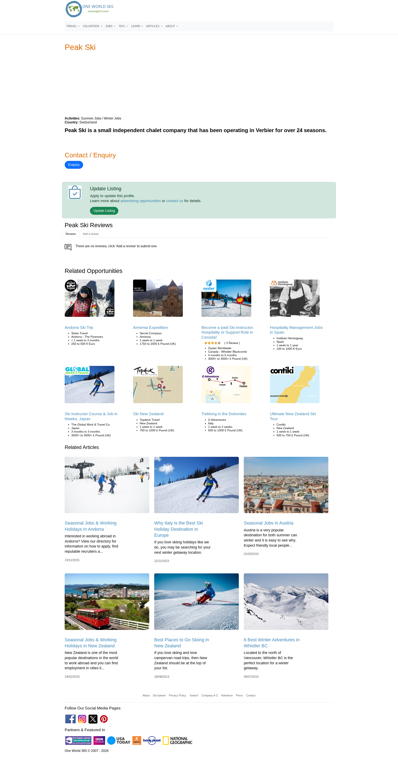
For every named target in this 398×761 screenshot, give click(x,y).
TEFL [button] (122, 26)
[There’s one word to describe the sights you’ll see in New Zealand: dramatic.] (158, 386)
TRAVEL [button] (72, 26)
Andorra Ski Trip (79, 327)
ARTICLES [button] (153, 26)
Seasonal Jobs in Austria (268, 523)
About (146, 695)
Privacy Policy (177, 695)
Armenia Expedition (150, 327)
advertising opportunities (140, 201)
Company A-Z (209, 695)
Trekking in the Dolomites (223, 414)
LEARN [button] (136, 26)
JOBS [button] (109, 26)
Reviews (71, 233)
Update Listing (104, 210)
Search (194, 695)
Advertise (227, 695)
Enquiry (74, 164)
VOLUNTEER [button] (91, 26)
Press (239, 695)
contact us (174, 201)
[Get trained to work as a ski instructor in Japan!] (89, 386)
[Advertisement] (199, 84)
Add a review (90, 233)
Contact (251, 695)
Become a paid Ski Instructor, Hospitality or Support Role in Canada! (227, 332)
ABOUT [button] (171, 26)
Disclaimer (159, 695)
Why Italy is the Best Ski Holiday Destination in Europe (178, 529)
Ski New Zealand (148, 414)
